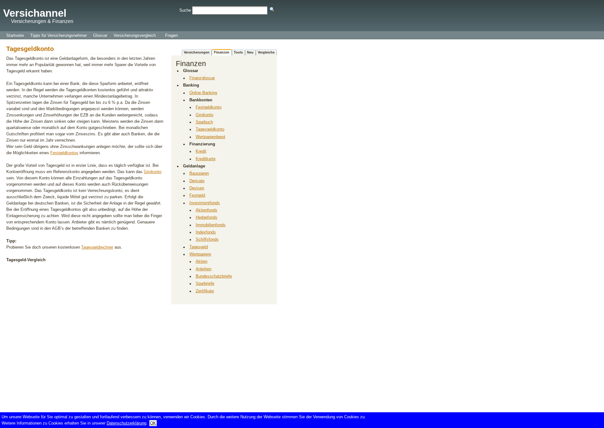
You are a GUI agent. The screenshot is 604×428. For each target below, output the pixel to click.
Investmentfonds (204, 203)
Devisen (196, 188)
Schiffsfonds (207, 239)
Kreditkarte (205, 159)
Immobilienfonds (211, 225)
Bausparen (199, 173)
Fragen (171, 35)
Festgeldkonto (208, 107)
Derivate (196, 181)
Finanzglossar (202, 78)
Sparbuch (204, 122)
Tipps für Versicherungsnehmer (58, 35)
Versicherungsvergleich (135, 35)
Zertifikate (205, 291)
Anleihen (203, 269)
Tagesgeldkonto (210, 129)
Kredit (201, 151)
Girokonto (152, 171)
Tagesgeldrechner (97, 247)
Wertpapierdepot (210, 137)
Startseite (15, 35)
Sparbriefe (205, 283)
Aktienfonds (206, 210)
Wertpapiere (200, 254)
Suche (185, 10)
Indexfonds (206, 232)
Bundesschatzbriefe (214, 276)
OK (153, 423)
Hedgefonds (206, 217)
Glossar (100, 35)
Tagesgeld (198, 247)
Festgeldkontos (64, 152)
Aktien (201, 261)
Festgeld (197, 195)
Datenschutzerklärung (126, 423)
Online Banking (203, 93)
